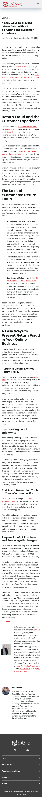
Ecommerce (7, 17)
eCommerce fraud (20, 66)
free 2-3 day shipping (10, 132)
